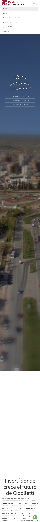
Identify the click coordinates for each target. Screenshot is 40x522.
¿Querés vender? (9, 27)
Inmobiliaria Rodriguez (13, 3)
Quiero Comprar (20, 100)
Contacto (7, 31)
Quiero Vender (20, 104)
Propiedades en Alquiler (12, 18)
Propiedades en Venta (11, 22)
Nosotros (7, 13)
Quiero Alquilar (20, 96)
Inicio (5, 9)
